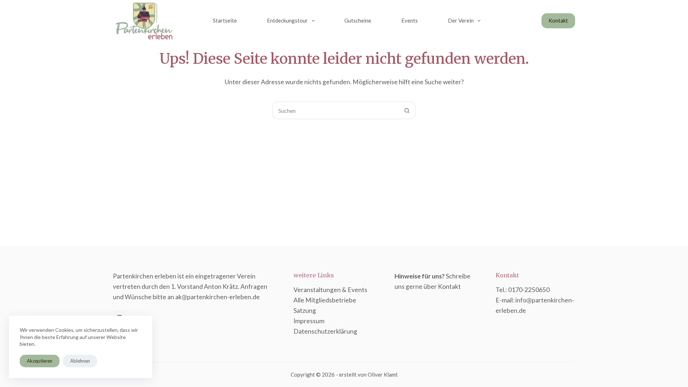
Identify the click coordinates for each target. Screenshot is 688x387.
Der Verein (461, 20)
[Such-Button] (406, 110)
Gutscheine (357, 20)
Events (409, 20)
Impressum (308, 321)
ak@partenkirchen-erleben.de (217, 297)
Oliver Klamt (383, 374)
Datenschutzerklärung (325, 331)
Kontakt (558, 20)
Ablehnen (80, 361)
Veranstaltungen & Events (330, 289)
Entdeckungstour (287, 20)
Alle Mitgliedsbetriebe (324, 300)
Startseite (225, 20)
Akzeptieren (39, 361)
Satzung (304, 310)
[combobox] (335, 110)
